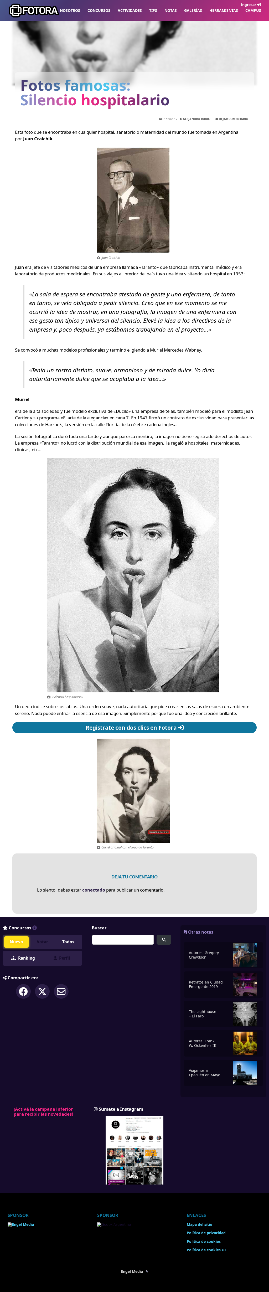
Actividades (130, 10)
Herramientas (223, 10)
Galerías (193, 10)
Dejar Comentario (233, 119)
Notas (170, 10)
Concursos (98, 10)
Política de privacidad (206, 1232)
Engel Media (132, 1271)
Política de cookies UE (207, 1249)
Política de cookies (204, 1241)
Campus (253, 10)
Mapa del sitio (199, 1224)
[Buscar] (164, 940)
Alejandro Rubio (196, 119)
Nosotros (70, 10)
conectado (93, 890)
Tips (153, 10)
